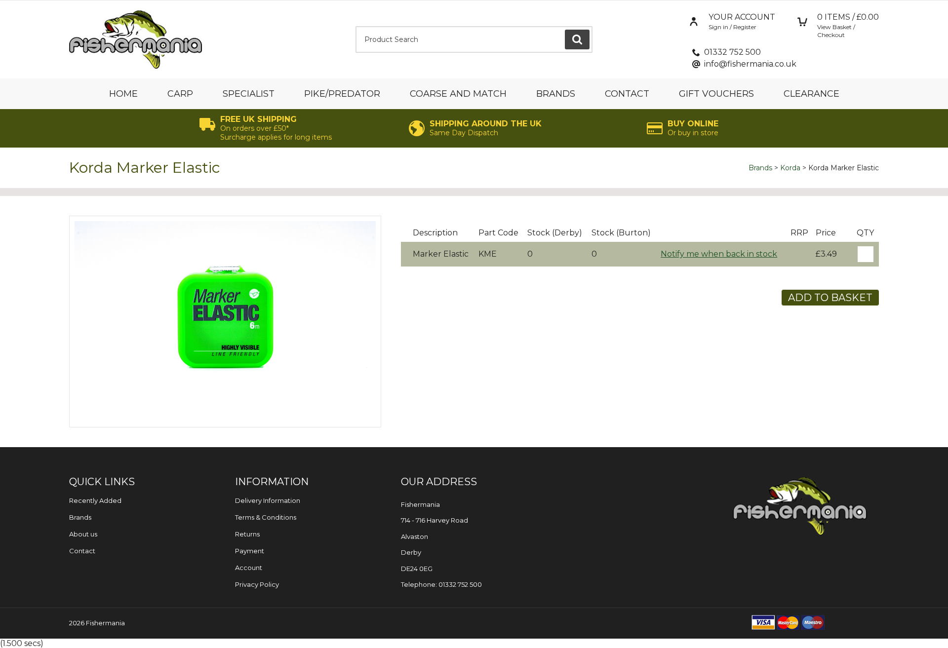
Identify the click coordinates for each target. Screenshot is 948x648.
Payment (249, 551)
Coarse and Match (458, 93)
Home (123, 93)
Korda (790, 167)
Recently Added (95, 500)
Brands (555, 93)
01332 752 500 (732, 52)
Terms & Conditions (265, 517)
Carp (180, 93)
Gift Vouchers (716, 93)
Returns (247, 534)
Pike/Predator (342, 93)
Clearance (811, 93)
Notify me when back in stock (719, 254)
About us (83, 534)
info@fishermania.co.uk (750, 64)
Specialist (249, 93)
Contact (627, 93)
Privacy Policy (257, 584)
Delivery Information (267, 500)
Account (248, 568)
